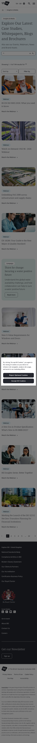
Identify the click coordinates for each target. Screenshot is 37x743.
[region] (18, 371)
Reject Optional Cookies (18, 375)
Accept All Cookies (18, 381)
